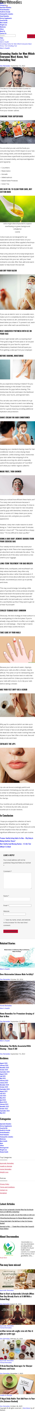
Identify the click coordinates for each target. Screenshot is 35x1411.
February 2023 (4, 1104)
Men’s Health (3, 22)
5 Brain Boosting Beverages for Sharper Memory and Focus (16, 1218)
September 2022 (5, 1111)
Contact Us (3, 33)
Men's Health (5, 48)
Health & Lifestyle (5, 12)
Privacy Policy (4, 1184)
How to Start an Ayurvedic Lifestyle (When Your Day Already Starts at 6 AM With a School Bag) (16, 1210)
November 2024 (4, 1085)
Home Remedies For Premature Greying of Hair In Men (17, 1015)
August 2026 (3, 1063)
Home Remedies (4, 16)
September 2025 (5, 1072)
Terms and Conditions (7, 1187)
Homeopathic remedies (6, 14)
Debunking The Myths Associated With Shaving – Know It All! (15, 1047)
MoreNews (26, 1408)
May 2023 (3, 1098)
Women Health (4, 1152)
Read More (3, 1258)
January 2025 (4, 1083)
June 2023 (3, 1095)
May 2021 (2, 1113)
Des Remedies (5, 66)
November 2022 (4, 1106)
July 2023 (3, 1093)
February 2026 (4, 1065)
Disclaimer (3, 1193)
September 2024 (5, 1089)
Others (2, 29)
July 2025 (3, 1076)
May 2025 (3, 1078)
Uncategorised (4, 1147)
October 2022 (4, 1108)
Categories (3, 5)
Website (6, 911)
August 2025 (3, 1074)
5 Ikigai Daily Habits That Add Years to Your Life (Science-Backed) (17, 1400)
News (1, 1143)
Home (1, 3)
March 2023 (3, 1102)
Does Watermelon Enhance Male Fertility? (17, 974)
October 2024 (4, 1087)
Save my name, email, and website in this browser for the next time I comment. (16, 922)
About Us (2, 31)
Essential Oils (3, 20)
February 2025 (4, 1080)
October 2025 (4, 1070)
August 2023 (3, 1091)
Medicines (3, 27)
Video (1, 38)
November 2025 (4, 1067)
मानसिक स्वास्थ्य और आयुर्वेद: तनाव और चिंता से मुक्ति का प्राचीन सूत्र (17, 1215)
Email (6, 905)
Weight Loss (3, 25)
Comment (7, 871)
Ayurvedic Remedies (5, 7)
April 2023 (3, 1100)
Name (6, 896)
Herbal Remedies (4, 9)
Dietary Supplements (6, 18)
